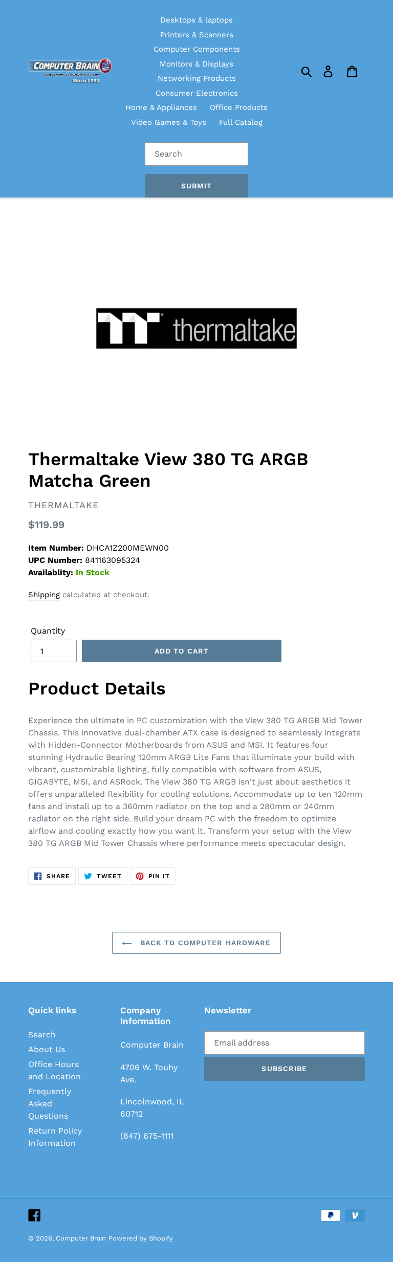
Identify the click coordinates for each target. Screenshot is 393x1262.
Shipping (44, 594)
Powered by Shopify (140, 1238)
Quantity (48, 631)
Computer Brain (81, 1238)
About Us (46, 1049)
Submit (196, 186)
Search (42, 1034)
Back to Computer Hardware (204, 943)
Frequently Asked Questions (49, 1103)
